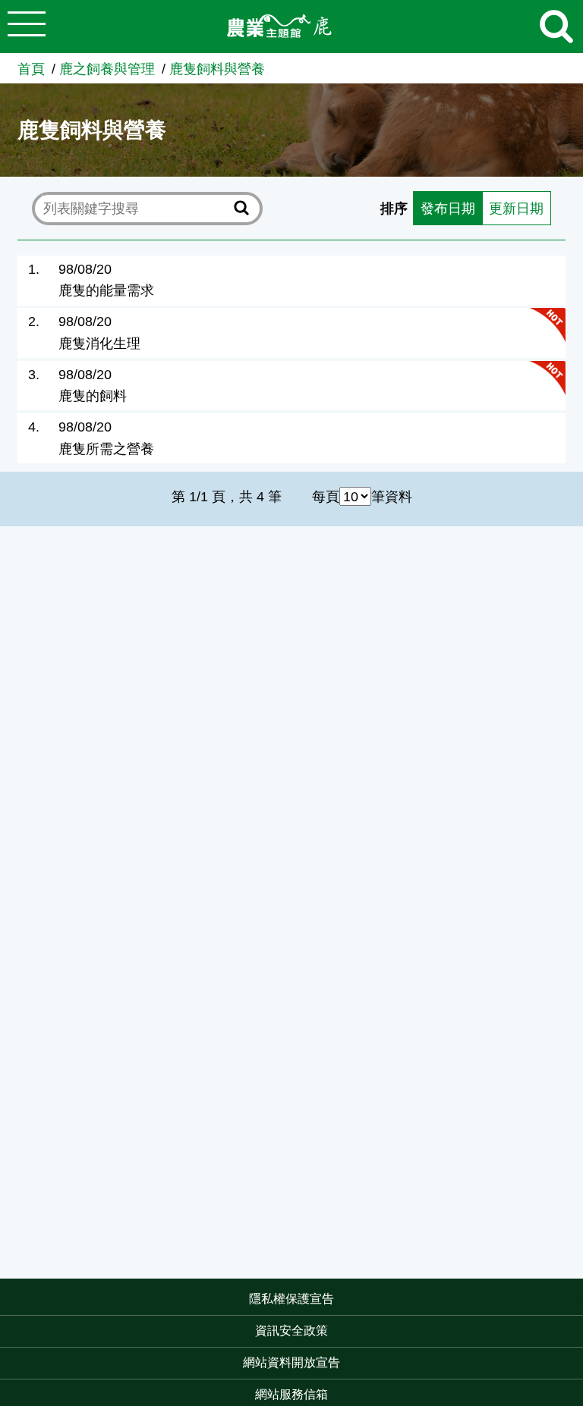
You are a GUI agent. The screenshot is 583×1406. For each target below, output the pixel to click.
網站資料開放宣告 (291, 1362)
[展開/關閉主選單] (26, 26)
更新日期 (516, 208)
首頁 (31, 69)
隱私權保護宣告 (291, 1298)
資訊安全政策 (291, 1330)
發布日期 (448, 208)
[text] (135, 208)
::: (578, 1300)
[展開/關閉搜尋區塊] (556, 26)
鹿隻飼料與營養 (217, 69)
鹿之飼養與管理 (107, 69)
